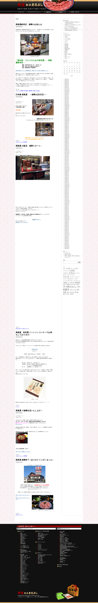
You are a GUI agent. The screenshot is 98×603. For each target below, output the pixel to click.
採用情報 (61, 559)
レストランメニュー (63, 533)
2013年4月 (66, 227)
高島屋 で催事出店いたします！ (29, 410)
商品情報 (26, 90)
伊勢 (68, 282)
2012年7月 (66, 236)
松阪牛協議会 (62, 551)
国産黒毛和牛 (67, 48)
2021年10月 (66, 91)
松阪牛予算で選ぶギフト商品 (25, 551)
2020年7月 (66, 110)
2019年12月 (66, 117)
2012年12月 (66, 233)
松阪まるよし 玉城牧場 (64, 540)
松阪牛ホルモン (23, 542)
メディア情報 (67, 38)
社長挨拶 (61, 532)
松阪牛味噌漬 (22, 543)
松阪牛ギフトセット (24, 552)
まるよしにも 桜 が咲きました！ (71, 27)
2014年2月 (66, 214)
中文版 (60, 566)
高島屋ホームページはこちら (22, 222)
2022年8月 (66, 84)
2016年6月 (66, 175)
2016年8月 (66, 172)
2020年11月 (66, 105)
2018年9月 (66, 138)
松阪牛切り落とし (23, 538)
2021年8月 (66, 94)
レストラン (69, 280)
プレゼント (70, 278)
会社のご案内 (62, 531)
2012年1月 (66, 244)
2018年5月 (66, 143)
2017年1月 (66, 165)
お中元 (64, 268)
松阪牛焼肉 (22, 537)
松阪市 (65, 52)
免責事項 (61, 561)
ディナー (72, 276)
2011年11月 (66, 245)
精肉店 (68, 292)
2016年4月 (66, 178)
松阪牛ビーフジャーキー (24, 574)
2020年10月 (66, 106)
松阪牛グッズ (22, 580)
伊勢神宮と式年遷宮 (63, 552)
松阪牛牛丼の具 (23, 563)
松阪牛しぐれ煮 (73, 289)
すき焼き (72, 270)
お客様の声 (62, 536)
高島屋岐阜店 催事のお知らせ (29, 24)
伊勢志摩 (66, 45)
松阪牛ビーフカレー (24, 564)
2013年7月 (66, 223)
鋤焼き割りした (23, 571)
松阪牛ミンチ (22, 541)
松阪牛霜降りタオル (24, 582)
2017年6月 (66, 159)
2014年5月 (66, 209)
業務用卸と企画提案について (65, 555)
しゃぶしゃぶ (66, 270)
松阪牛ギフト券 (23, 577)
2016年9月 (66, 171)
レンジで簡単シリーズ (24, 545)
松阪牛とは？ (40, 533)
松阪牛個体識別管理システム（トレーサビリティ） (69, 547)
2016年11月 (66, 168)
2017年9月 (66, 154)
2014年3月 (66, 212)
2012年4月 (66, 240)
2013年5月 (66, 226)
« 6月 (71, 75)
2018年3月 (66, 146)
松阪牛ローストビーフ (24, 558)
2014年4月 (66, 211)
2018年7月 (66, 141)
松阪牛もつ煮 (22, 561)
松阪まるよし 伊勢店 (63, 539)
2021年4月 (66, 99)
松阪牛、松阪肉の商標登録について (66, 550)
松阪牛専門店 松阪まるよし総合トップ (27, 526)
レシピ (65, 41)
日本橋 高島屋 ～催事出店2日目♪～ (31, 94)
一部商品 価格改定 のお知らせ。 (71, 30)
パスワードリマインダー (42, 550)
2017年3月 (66, 163)
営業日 (64, 284)
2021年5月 (66, 98)
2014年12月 (66, 200)
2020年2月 (66, 115)
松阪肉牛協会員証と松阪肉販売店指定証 (67, 546)
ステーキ (66, 276)
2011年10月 (66, 247)
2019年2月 (66, 131)
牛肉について (67, 56)
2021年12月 (66, 88)
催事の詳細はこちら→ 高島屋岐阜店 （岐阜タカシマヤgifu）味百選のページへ (32, 70)
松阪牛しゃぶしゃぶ (24, 535)
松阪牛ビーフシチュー (24, 565)
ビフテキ (65, 278)
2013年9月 (66, 221)
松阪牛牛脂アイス (23, 576)
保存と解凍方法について (42, 535)
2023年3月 (66, 82)
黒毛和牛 (72, 294)
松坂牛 (77, 284)
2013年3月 (66, 229)
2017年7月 (66, 157)
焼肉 (78, 289)
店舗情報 (30, 90)
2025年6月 (66, 79)
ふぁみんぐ (65, 272)
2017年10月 (66, 153)
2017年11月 (66, 152)
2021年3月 (66, 101)
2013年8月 (66, 222)
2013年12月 (66, 216)
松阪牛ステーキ (23, 536)
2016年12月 (66, 167)
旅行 (75, 284)
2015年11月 (66, 185)
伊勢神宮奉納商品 (23, 550)
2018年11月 (66, 135)
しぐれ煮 (75, 268)
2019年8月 (66, 123)
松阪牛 (66, 289)
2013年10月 (66, 219)
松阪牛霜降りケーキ (24, 575)
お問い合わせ (18, 328)
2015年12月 (66, 183)
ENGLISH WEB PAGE (63, 564)
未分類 (65, 51)
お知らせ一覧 (67, 253)
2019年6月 (66, 126)
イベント (17, 90)
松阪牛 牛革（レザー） (24, 579)
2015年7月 (66, 190)
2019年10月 (66, 120)
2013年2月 (66, 230)
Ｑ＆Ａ (65, 58)
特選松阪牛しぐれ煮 (24, 555)
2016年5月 (66, 176)
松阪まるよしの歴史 (63, 537)
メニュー (66, 40)
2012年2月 (66, 243)
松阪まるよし (71, 286)
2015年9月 (66, 187)
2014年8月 (66, 205)
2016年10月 (66, 170)
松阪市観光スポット (41, 536)
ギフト (64, 274)
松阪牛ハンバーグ (23, 559)
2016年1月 (66, 182)
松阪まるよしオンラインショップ (25, 528)
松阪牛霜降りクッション (24, 581)
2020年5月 (66, 113)
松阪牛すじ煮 (22, 560)
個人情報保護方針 (41, 555)
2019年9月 (66, 121)
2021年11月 (66, 90)
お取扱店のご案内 (63, 545)
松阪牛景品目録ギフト (24, 578)
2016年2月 (66, 181)
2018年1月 (66, 149)
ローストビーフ (77, 280)
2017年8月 (66, 156)
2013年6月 (66, 225)
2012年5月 (66, 238)
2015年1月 (66, 198)
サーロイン (72, 274)
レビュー (66, 43)
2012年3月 (66, 241)
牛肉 (65, 55)
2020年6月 (66, 112)
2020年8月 (66, 109)
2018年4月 (66, 145)
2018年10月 (66, 137)
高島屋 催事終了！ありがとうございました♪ (34, 460)
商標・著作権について (42, 562)
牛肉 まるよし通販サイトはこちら (23, 451)
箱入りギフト (22, 549)
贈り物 (76, 292)
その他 (17, 141)
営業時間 (68, 284)
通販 (64, 294)
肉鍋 (71, 292)
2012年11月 (66, 234)
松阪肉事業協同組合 (63, 548)
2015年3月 (66, 196)
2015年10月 (66, 186)
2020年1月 (66, 116)
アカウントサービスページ (42, 549)
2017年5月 (66, 160)
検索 (79, 262)
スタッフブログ (62, 560)
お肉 (71, 268)
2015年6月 (66, 192)
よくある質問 (40, 560)
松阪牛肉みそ (22, 562)
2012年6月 (66, 237)
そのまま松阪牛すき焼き (24, 547)
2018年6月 (66, 142)
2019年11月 (66, 119)
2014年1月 (66, 215)
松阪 (64, 286)
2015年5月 (66, 193)
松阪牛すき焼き (23, 534)
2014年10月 (66, 203)
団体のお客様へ (62, 534)
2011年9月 (66, 248)
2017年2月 (66, 164)
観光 (73, 292)
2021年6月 (66, 97)
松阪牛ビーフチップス (24, 573)
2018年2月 (66, 148)
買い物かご (40, 548)
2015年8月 (66, 189)
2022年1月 (66, 87)
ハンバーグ (77, 276)
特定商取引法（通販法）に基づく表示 (44, 554)
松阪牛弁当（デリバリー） (64, 535)
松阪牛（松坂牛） (36, 90)
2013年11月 (66, 218)
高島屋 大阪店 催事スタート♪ (29, 146)
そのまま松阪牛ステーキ (24, 546)
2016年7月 (66, 174)
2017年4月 (66, 161)
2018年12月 (66, 134)
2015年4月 (66, 194)
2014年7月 (66, 207)
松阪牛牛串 (22, 540)
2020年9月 (66, 108)
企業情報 (22, 90)
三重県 (65, 282)
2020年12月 (66, 104)
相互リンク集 (40, 539)
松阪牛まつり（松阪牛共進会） (65, 549)
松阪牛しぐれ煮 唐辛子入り (25, 557)
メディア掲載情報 (41, 537)
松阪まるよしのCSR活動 (64, 538)
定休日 (72, 284)
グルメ (68, 274)
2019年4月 (66, 128)
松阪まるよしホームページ (64, 528)
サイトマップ (40, 561)
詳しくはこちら (19, 424)
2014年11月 (66, 201)
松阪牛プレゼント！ (41, 538)
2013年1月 (66, 231)
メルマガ (39, 547)
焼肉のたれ (22, 570)
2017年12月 (66, 150)
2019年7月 (66, 124)
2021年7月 (66, 95)
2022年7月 (66, 86)
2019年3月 (66, 130)
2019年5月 (66, 127)
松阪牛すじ (22, 539)
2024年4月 (66, 80)
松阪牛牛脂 (22, 572)
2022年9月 (66, 83)
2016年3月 (66, 179)
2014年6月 (66, 208)
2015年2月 (66, 197)
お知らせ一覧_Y (67, 254)
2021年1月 (66, 102)
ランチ (76, 278)
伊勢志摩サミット (63, 553)
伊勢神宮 (77, 282)
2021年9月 (66, 93)
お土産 (68, 268)
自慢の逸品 (22, 554)
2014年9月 (66, 204)
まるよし (72, 272)
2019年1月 (66, 132)
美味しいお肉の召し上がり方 (43, 534)
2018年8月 (66, 139)
